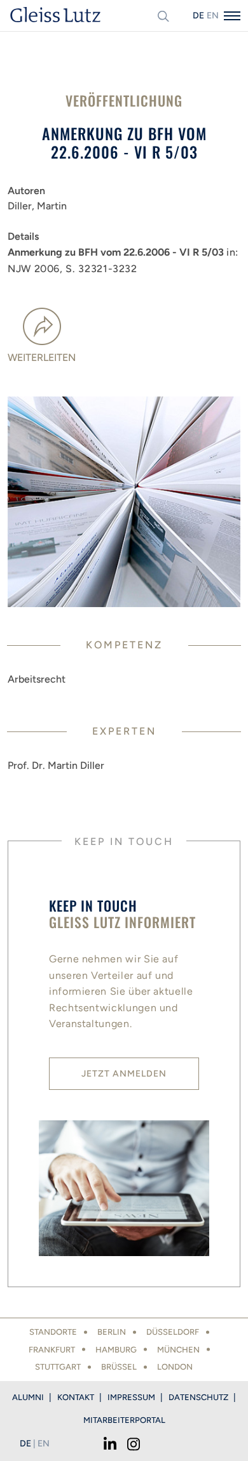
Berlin (111, 1332)
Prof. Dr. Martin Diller (56, 765)
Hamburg (116, 1349)
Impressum (131, 1397)
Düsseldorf (172, 1332)
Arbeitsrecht (36, 679)
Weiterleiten (42, 357)
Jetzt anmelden (124, 1073)
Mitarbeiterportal (124, 1420)
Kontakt (75, 1397)
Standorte (53, 1332)
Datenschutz (198, 1397)
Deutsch (198, 15)
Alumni (28, 1397)
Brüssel (119, 1367)
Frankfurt (52, 1349)
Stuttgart (58, 1367)
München (178, 1349)
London (175, 1367)
